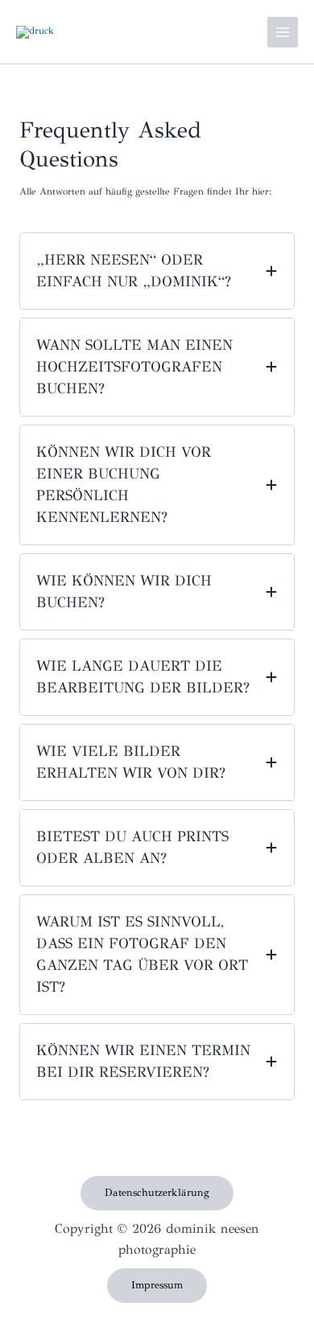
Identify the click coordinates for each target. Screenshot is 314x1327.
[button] (157, 1193)
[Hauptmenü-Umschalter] (282, 32)
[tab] (157, 271)
